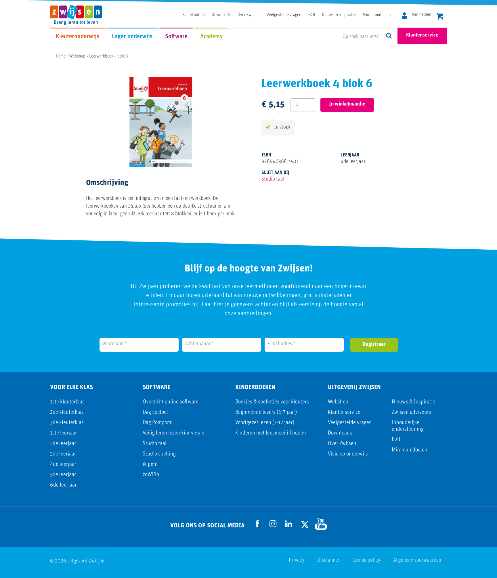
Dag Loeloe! (155, 412)
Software (176, 37)
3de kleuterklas (67, 423)
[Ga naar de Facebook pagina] (257, 523)
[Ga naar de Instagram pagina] (273, 523)
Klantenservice (422, 35)
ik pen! (150, 464)
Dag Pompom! (158, 423)
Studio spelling (159, 454)
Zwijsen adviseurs (411, 412)
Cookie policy (366, 560)
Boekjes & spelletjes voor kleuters (272, 402)
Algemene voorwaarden (417, 560)
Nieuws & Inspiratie (413, 402)
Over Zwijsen (249, 15)
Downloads (221, 15)
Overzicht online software (170, 402)
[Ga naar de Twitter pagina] (304, 523)
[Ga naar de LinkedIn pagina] (288, 524)
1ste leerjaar (63, 433)
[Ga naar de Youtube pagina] (319, 523)
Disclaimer (328, 560)
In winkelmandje (347, 104)
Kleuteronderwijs (77, 37)
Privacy (296, 560)
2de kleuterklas (67, 412)
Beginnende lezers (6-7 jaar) (266, 412)
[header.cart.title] (440, 15)
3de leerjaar (63, 454)
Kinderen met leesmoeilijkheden (270, 433)
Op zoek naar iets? (389, 36)
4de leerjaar (63, 464)
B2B (311, 15)
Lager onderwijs (132, 37)
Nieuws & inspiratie (339, 15)
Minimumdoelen (377, 15)
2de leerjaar (63, 444)
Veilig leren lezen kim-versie (173, 433)
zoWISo (151, 475)
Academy (211, 37)
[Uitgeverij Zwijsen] (79, 14)
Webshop (338, 402)
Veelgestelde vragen (284, 15)
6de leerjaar (63, 485)
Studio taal (272, 179)
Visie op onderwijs (348, 454)
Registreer (374, 344)
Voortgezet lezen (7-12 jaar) (264, 423)
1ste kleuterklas (67, 402)
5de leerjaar (63, 475)
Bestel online (193, 15)
